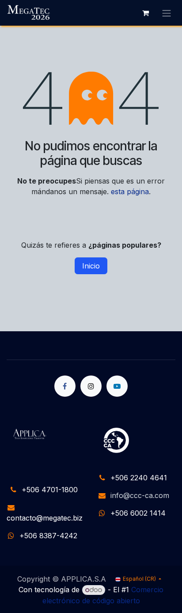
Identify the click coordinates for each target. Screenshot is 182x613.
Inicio (91, 265)
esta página (130, 191)
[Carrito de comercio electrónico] (145, 13)
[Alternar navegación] (166, 13)
